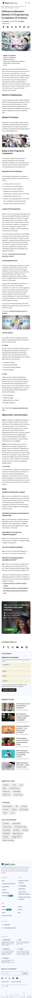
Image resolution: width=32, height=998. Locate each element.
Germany (5, 809)
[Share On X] (11, 27)
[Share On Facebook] (3, 27)
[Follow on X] (8, 647)
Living (4, 788)
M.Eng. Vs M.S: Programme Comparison (14, 61)
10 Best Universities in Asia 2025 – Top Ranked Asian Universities (23, 729)
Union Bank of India (20, 827)
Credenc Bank (7, 827)
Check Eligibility (22, 886)
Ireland (5, 813)
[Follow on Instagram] (27, 647)
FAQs (19, 912)
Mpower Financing (8, 840)
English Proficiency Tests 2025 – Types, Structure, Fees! (22, 765)
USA (17, 806)
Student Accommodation (8, 883)
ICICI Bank (6, 823)
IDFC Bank (16, 830)
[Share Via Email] (23, 27)
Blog (3, 6)
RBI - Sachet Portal (6, 915)
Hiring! (9, 909)
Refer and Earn (5, 892)
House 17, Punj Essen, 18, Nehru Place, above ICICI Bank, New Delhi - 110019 (23, 943)
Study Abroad (18, 795)
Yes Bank (25, 830)
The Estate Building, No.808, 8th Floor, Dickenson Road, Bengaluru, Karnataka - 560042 (8, 961)
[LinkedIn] (13, 978)
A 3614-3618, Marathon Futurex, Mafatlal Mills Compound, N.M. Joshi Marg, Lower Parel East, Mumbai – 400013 (7, 943)
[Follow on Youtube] (17, 647)
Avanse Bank (16, 823)
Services (4, 889)
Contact (20, 906)
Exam (21, 785)
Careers (4, 909)
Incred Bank (6, 830)
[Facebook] (5, 978)
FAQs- (5, 65)
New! (11, 895)
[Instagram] (2, 978)
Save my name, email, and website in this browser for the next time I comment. (14, 685)
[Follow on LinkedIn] (22, 647)
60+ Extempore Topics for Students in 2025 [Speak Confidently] (22, 717)
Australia (24, 806)
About (3, 906)
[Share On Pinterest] (19, 27)
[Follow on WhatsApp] (13, 647)
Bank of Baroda (17, 833)
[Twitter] (9, 978)
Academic (7, 6)
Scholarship (16, 791)
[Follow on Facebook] (4, 647)
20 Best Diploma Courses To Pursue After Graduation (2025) (22, 741)
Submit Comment (9, 690)
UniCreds (6, 21)
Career (14, 785)
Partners (20, 909)
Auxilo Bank (6, 833)
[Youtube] (17, 978)
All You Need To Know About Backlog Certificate (23, 706)
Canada (14, 809)
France (12, 813)
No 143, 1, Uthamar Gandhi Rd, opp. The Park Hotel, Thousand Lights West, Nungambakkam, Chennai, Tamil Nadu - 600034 (23, 952)
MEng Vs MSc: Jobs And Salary (12, 63)
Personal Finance (14, 788)
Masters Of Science (9, 59)
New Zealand (24, 809)
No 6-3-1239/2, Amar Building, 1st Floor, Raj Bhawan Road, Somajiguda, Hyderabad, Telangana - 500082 (7, 952)
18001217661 (7, 924)
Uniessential (5, 895)
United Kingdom (7, 806)
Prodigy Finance (16, 837)
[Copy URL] (28, 27)
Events (4, 912)
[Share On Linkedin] (7, 27)
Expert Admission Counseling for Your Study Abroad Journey (22, 754)
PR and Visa (6, 791)
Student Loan (7, 795)
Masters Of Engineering (10, 57)
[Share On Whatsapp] (15, 27)
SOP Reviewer (22, 889)
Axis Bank (5, 837)
